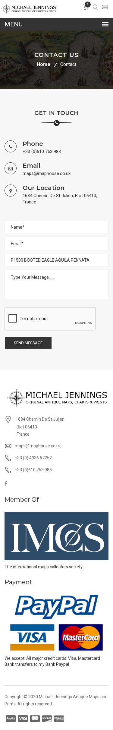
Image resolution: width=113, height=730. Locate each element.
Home (43, 64)
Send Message (28, 343)
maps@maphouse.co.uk (47, 173)
